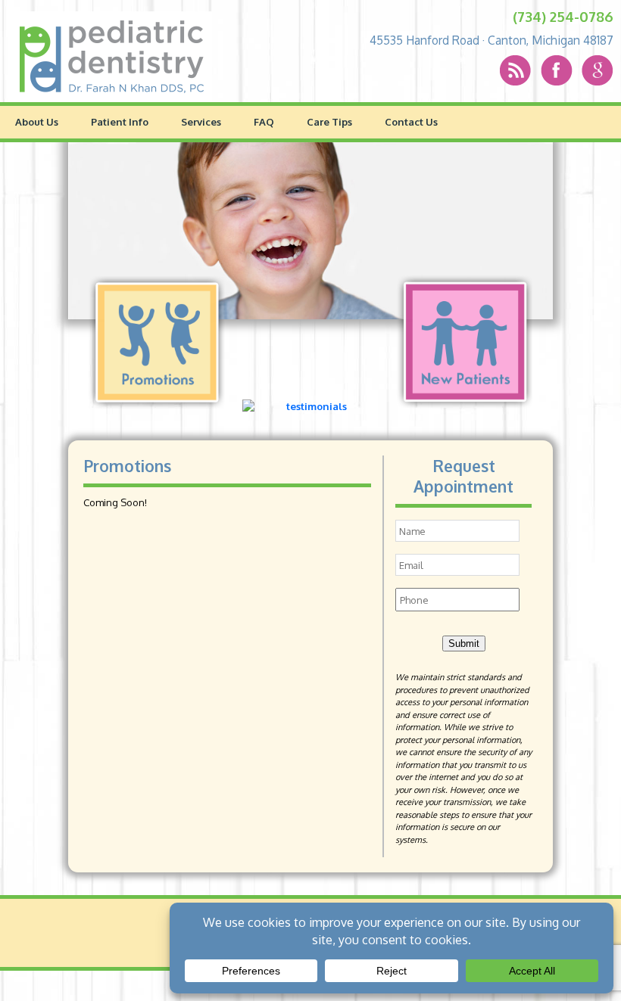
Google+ (580, 70)
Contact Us (411, 121)
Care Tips (329, 121)
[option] (310, 230)
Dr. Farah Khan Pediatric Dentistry (111, 56)
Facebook (547, 70)
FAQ (264, 121)
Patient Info (119, 121)
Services (201, 121)
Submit (463, 643)
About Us (36, 121)
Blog (515, 70)
